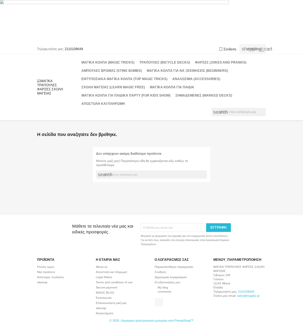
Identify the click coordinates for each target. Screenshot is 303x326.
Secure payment (106, 287)
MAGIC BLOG (105, 292)
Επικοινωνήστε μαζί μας (111, 303)
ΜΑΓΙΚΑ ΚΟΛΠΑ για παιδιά (172, 87)
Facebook (159, 302)
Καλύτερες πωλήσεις (50, 277)
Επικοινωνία (104, 297)
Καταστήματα (104, 313)
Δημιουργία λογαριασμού (171, 277)
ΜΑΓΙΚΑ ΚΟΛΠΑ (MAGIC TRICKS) (107, 62)
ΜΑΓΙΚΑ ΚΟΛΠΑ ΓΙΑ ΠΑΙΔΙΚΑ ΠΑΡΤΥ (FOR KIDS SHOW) (125, 95)
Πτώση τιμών (45, 266)
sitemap (42, 282)
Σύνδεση (160, 272)
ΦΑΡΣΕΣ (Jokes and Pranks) (220, 62)
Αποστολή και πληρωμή (103, 103)
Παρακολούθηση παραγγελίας (174, 266)
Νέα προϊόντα (46, 272)
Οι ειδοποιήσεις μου (167, 282)
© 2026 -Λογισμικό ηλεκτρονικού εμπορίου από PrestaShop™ (151, 320)
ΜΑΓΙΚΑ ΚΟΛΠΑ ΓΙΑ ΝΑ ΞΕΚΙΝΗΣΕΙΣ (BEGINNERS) (187, 70)
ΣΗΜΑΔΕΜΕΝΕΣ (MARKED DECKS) (203, 95)
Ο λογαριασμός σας (172, 259)
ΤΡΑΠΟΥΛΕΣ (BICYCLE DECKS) (164, 62)
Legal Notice (104, 277)
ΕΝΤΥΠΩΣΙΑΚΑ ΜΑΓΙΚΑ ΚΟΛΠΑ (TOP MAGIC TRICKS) (124, 79)
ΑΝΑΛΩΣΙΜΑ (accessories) (196, 79)
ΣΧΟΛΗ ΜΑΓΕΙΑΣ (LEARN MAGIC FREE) (113, 87)
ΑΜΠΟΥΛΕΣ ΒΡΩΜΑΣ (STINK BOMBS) (111, 70)
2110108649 (74, 49)
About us (101, 266)
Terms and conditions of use (114, 282)
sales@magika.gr (248, 295)
